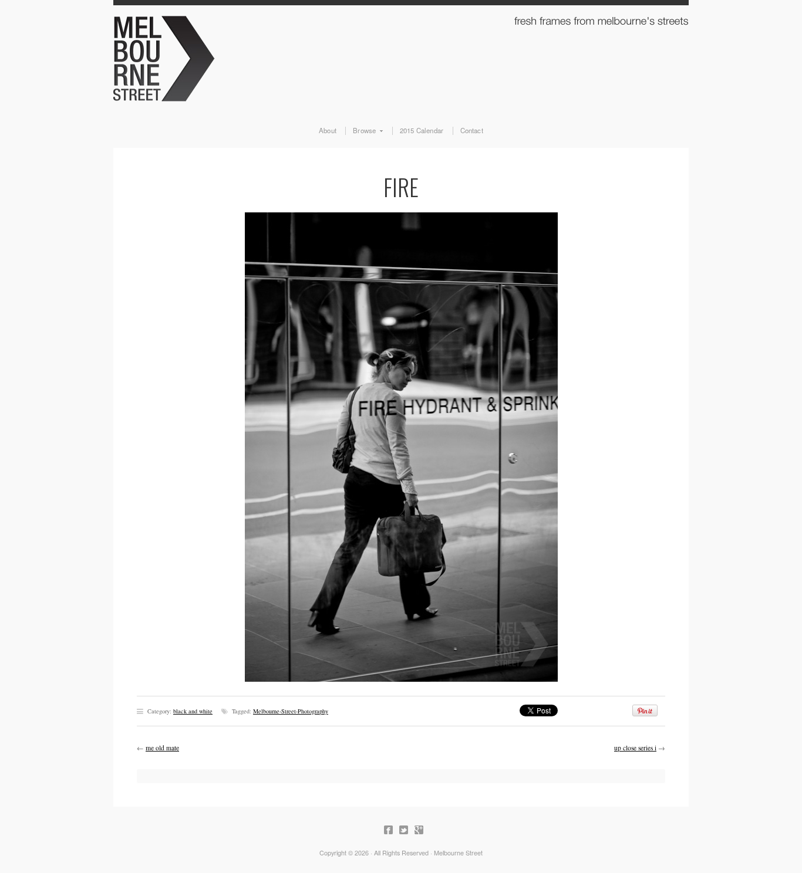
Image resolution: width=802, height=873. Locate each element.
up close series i (635, 747)
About (327, 131)
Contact (471, 131)
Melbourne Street (401, 56)
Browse (360, 131)
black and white (193, 711)
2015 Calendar (422, 131)
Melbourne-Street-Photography (290, 711)
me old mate (162, 747)
